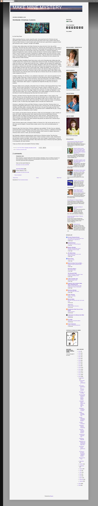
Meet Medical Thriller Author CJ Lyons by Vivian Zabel (79, 171)
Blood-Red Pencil (71, 242)
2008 (79, 485)
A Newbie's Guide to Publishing (82, 426)
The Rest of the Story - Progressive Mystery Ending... (82, 454)
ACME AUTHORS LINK (73, 278)
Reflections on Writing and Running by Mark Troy (82, 443)
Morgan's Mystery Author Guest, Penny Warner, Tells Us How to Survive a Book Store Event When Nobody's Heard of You (79, 151)
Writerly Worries (77, 224)
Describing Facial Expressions (82, 448)
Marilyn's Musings (72, 247)
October (81, 464)
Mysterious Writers (72, 268)
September (81, 465)
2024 (79, 351)
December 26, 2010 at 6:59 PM (22, 164)
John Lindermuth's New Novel (73, 291)
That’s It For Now (71, 259)
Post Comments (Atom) (23, 179)
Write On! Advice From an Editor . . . (75, 263)
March (80, 477)
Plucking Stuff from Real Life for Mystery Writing (82, 397)
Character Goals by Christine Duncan (81, 431)
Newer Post (15, 177)
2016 (79, 365)
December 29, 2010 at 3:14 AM (22, 172)
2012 (79, 372)
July (80, 470)
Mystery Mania (71, 299)
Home (37, 177)
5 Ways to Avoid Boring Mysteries (74, 325)
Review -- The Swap (71, 295)
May (80, 474)
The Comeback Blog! (72, 269)
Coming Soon (70, 316)
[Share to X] (42, 147)
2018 (79, 362)
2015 (79, 367)
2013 (79, 371)
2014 (79, 369)
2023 (79, 353)
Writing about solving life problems (74, 320)
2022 (79, 355)
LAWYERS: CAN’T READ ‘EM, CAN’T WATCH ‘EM (82, 404)
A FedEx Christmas (82, 423)
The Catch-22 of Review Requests (74, 244)
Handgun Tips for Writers (79, 180)
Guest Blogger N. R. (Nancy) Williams (75, 200)
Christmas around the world (21, 149)
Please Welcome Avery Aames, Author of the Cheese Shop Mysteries (79, 191)
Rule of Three (71, 258)
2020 (79, 358)
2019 (79, 360)
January (81, 481)
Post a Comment (18, 175)
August (81, 468)
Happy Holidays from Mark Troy (82, 414)
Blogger (51, 496)
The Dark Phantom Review (73, 237)
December (81, 378)
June (80, 472)
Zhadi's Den (70, 304)
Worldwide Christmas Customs (82, 409)
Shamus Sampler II (71, 311)
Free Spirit (70, 319)
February (81, 479)
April (80, 475)
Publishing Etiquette (81, 439)
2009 (79, 483)
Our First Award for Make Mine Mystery (75, 141)
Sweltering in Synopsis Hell (82, 435)
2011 (79, 374)
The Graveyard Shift (72, 273)
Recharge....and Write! (82, 392)
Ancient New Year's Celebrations (82, 382)
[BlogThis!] (41, 147)
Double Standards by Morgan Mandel (82, 419)
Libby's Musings (71, 294)
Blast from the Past (82, 458)
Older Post (59, 177)
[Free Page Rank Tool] (69, 21)
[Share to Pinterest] (45, 147)
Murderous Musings (72, 290)
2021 (79, 356)
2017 (79, 363)
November (81, 461)
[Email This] (39, 147)
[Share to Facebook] (44, 147)
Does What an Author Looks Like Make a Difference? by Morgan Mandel (79, 161)
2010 (79, 376)
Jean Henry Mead (20, 168)
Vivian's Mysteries (72, 324)
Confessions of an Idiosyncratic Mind (76, 315)
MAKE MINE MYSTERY (37, 7)
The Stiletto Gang (71, 253)
